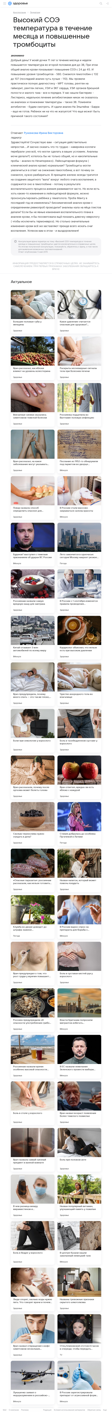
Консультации (19, 12)
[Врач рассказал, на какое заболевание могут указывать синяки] (33, 451)
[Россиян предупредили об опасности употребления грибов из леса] (33, 1010)
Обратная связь (94, 1410)
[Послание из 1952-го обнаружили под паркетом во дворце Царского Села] (79, 451)
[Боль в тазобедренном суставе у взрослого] (79, 731)
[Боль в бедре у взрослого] (33, 1243)
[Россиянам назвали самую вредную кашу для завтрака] (33, 591)
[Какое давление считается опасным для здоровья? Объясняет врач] (79, 312)
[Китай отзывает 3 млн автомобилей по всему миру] (33, 638)
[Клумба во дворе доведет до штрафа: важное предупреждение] (33, 917)
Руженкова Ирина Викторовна (43, 132)
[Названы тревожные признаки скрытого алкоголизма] (79, 1289)
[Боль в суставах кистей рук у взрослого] (79, 963)
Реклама (25, 1410)
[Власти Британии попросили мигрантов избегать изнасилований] (79, 1010)
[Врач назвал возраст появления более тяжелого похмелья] (79, 1103)
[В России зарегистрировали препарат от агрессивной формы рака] (79, 1382)
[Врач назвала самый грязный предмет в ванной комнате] (33, 1150)
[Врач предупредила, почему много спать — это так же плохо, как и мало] (33, 684)
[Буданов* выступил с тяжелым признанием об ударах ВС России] (33, 544)
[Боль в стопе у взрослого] (33, 1103)
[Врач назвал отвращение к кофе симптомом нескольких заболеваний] (33, 1336)
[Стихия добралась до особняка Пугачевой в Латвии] (79, 824)
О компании (14, 1410)
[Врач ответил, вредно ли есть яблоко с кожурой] (79, 777)
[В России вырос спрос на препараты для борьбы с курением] (79, 917)
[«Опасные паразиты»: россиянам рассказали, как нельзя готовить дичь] (33, 870)
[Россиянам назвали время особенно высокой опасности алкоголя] (33, 1057)
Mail (4, 1410)
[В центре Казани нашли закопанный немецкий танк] (79, 1243)
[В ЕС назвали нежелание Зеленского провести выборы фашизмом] (79, 1057)
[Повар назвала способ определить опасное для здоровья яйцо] (33, 498)
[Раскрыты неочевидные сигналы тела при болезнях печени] (79, 358)
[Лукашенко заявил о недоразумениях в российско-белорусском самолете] (33, 1382)
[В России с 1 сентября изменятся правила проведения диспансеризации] (79, 591)
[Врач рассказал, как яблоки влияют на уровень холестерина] (33, 358)
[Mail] (10, 3)
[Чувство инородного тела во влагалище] (79, 684)
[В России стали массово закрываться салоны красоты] (79, 498)
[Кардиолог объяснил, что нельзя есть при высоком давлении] (79, 638)
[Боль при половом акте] (79, 1150)
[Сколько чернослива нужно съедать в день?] (33, 824)
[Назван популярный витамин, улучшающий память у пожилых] (79, 1196)
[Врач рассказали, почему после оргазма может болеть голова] (33, 777)
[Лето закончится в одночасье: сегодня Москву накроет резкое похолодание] (79, 544)
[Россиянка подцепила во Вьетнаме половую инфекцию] (79, 405)
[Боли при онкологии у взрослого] (33, 731)
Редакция (47, 1410)
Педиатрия (35, 12)
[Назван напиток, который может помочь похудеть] (79, 870)
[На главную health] (20, 3)
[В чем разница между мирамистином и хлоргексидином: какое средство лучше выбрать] (33, 1196)
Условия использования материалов (69, 1410)
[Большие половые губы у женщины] (33, 312)
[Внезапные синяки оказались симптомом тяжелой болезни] (33, 405)
